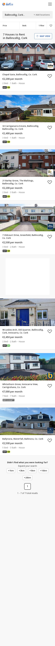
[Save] (51, 25)
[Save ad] (50, 76)
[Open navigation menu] (50, 4)
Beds (24, 25)
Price (5, 25)
